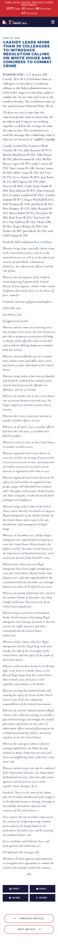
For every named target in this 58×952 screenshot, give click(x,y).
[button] (53, 22)
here (37, 242)
